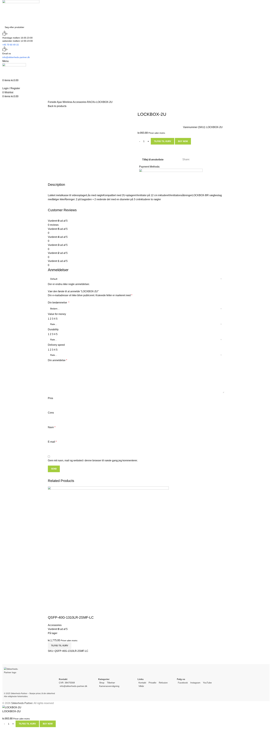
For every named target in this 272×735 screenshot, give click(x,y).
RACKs (91, 102)
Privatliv (152, 682)
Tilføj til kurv (162, 141)
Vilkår (141, 686)
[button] (59, 645)
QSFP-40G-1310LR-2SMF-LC (71, 617)
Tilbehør (111, 682)
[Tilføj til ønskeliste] (60, 611)
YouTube (207, 682)
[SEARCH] (271, 25)
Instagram (195, 682)
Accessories (80, 102)
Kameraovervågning (109, 686)
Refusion (163, 682)
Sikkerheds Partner (21, 703)
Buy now (183, 141)
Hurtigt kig (52, 611)
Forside (52, 102)
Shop (101, 682)
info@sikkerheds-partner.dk (73, 686)
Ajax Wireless (65, 102)
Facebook (183, 682)
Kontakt (142, 682)
